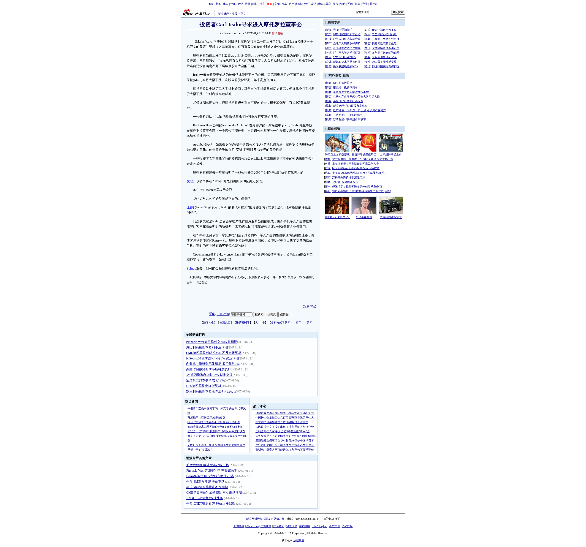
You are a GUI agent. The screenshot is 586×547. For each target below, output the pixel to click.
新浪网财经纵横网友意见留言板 (265, 518)
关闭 (309, 322)
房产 (291, 3)
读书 (313, 3)
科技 (255, 3)
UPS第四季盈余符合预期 (203, 386)
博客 (262, 3)
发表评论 (309, 306)
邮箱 (357, 3)
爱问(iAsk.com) (219, 314)
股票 (247, 3)
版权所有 (298, 540)
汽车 (284, 3)
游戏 (299, 3)
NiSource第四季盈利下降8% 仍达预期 (212, 358)
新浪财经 (223, 13)
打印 (298, 322)
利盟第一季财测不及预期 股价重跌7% (212, 364)
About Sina (252, 526)
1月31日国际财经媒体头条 (204, 498)
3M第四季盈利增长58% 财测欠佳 (209, 375)
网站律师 (304, 526)
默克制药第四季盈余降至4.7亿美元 (210, 391)
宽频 (277, 3)
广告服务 (265, 526)
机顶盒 (191, 268)
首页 (211, 3)
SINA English (319, 526)
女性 (306, 3)
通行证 (373, 3)
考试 (321, 3)
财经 (240, 3)
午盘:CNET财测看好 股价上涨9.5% (211, 503)
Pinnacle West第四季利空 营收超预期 (211, 342)
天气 (335, 3)
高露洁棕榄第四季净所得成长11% (210, 369)
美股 (234, 13)
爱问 (350, 3)
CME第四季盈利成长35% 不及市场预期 (213, 353)
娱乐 (233, 3)
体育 (225, 3)
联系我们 (278, 526)
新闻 (218, 3)
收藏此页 (225, 322)
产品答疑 (347, 526)
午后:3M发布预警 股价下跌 (205, 481)
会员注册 (334, 526)
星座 (328, 3)
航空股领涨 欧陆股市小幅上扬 (207, 465)
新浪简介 (238, 526)
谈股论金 (208, 322)
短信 (343, 3)
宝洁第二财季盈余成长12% (205, 380)
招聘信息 (291, 526)
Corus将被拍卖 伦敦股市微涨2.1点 (210, 476)
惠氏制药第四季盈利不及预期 (207, 347)
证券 (190, 207)
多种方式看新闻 (280, 322)
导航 (365, 3)
